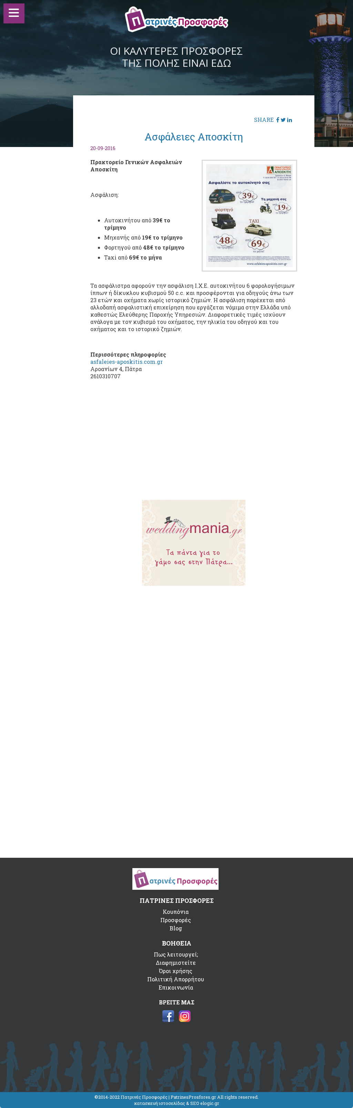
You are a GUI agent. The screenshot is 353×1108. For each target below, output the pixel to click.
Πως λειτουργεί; (176, 954)
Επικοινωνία (176, 987)
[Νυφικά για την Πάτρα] (193, 583)
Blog (176, 928)
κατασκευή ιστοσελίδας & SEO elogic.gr (176, 1103)
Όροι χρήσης (175, 970)
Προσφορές (175, 920)
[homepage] (176, 30)
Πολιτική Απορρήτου (175, 979)
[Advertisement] (193, 441)
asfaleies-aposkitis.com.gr (126, 361)
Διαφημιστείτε (176, 962)
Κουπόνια (176, 911)
